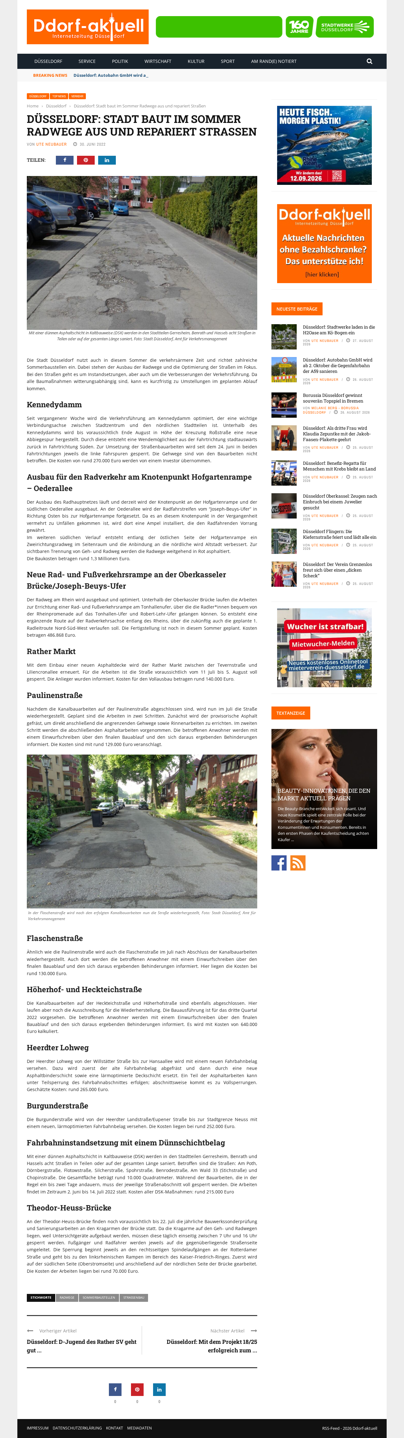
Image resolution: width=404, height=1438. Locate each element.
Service (87, 61)
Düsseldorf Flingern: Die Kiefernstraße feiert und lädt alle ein (340, 534)
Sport (228, 61)
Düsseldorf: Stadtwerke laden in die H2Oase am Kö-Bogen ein (339, 330)
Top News (59, 96)
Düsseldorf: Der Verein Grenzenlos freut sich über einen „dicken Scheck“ (337, 570)
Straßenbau (133, 1297)
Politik (120, 61)
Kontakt (114, 1428)
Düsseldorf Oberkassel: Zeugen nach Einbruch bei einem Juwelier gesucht (340, 501)
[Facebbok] (279, 862)
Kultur (196, 61)
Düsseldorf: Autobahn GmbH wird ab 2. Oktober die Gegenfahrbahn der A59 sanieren (160, 75)
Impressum (38, 1428)
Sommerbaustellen (99, 1297)
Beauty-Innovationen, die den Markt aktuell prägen (324, 794)
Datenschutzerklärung (77, 1428)
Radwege (67, 1297)
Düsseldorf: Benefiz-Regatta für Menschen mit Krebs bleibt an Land (339, 466)
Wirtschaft (158, 61)
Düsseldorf (48, 61)
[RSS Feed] (298, 862)
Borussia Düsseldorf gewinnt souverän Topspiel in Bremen (333, 398)
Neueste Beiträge (297, 309)
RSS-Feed (331, 1428)
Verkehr (77, 96)
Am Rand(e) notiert (274, 61)
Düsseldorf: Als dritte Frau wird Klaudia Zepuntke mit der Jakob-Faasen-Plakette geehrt (337, 433)
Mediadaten (139, 1428)
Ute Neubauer (51, 144)
